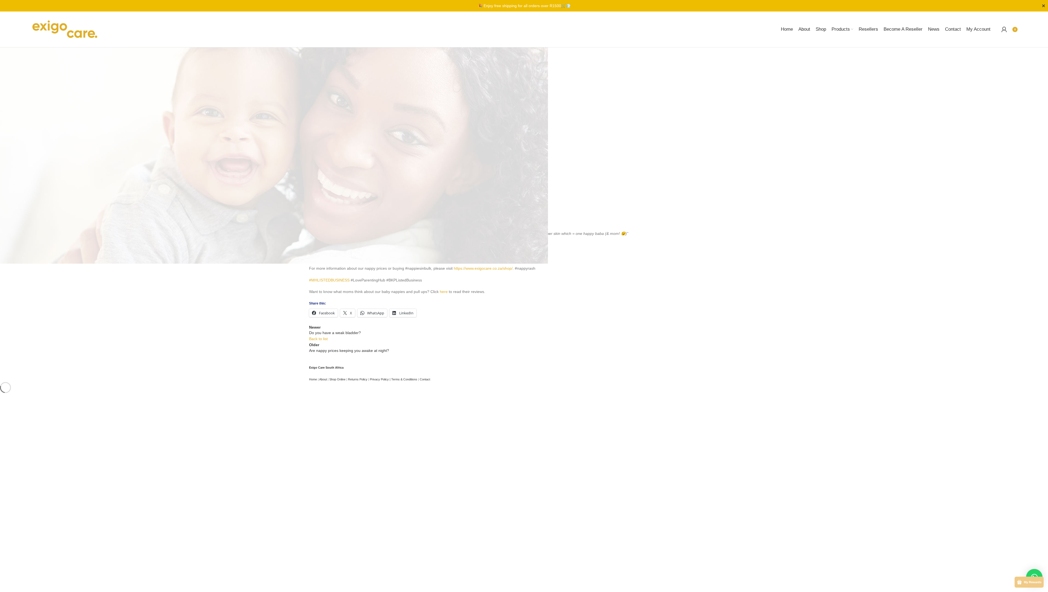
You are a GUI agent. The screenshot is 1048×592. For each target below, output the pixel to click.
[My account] (1004, 29)
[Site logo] (64, 29)
